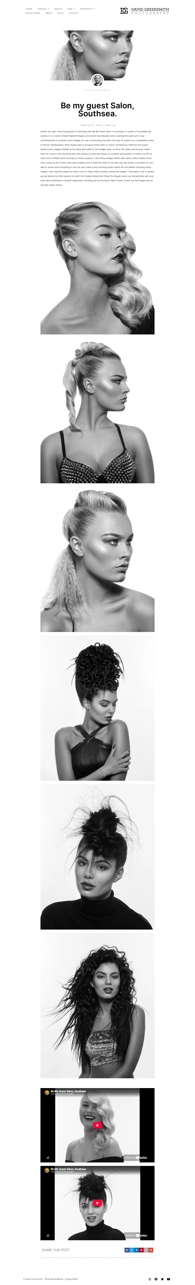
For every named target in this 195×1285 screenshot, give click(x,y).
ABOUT (49, 13)
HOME (29, 8)
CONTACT (73, 13)
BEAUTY (58, 8)
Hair (114, 125)
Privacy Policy (71, 1279)
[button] (127, 1250)
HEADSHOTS (86, 8)
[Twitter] (162, 1279)
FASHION (42, 8)
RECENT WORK (33, 13)
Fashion (108, 125)
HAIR (70, 8)
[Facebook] (156, 1279)
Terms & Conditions (54, 1279)
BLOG (61, 13)
